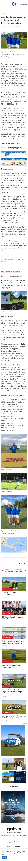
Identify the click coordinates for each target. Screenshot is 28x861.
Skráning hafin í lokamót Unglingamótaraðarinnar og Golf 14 (13, 691)
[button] (8, 764)
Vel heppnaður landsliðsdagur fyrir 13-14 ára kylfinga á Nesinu (14, 717)
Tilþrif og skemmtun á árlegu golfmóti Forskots (12, 666)
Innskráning (23, 4)
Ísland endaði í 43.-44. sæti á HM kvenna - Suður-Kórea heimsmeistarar (14, 20)
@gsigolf (15, 786)
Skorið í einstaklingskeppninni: (11, 148)
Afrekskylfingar (7, 661)
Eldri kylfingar (6, 589)
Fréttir (3, 13)
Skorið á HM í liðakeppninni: (11, 143)
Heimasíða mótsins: (8, 316)
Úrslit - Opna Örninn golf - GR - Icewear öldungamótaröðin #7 (13, 642)
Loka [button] (4, 857)
